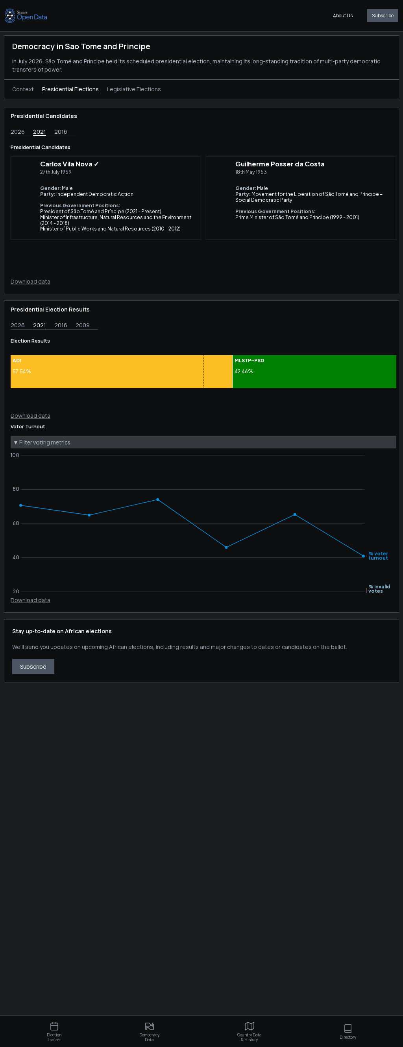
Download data (30, 281)
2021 (39, 131)
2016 (60, 131)
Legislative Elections (134, 89)
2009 (83, 325)
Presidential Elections (70, 89)
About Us (343, 15)
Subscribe (383, 15)
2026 (18, 131)
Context (23, 89)
